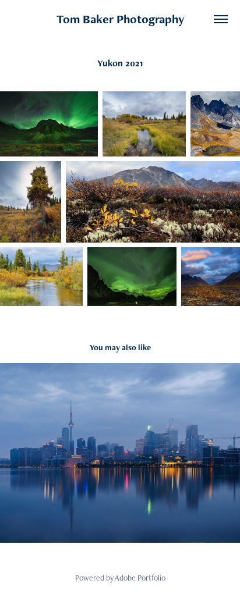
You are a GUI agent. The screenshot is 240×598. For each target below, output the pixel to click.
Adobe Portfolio (140, 577)
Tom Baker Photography (120, 19)
